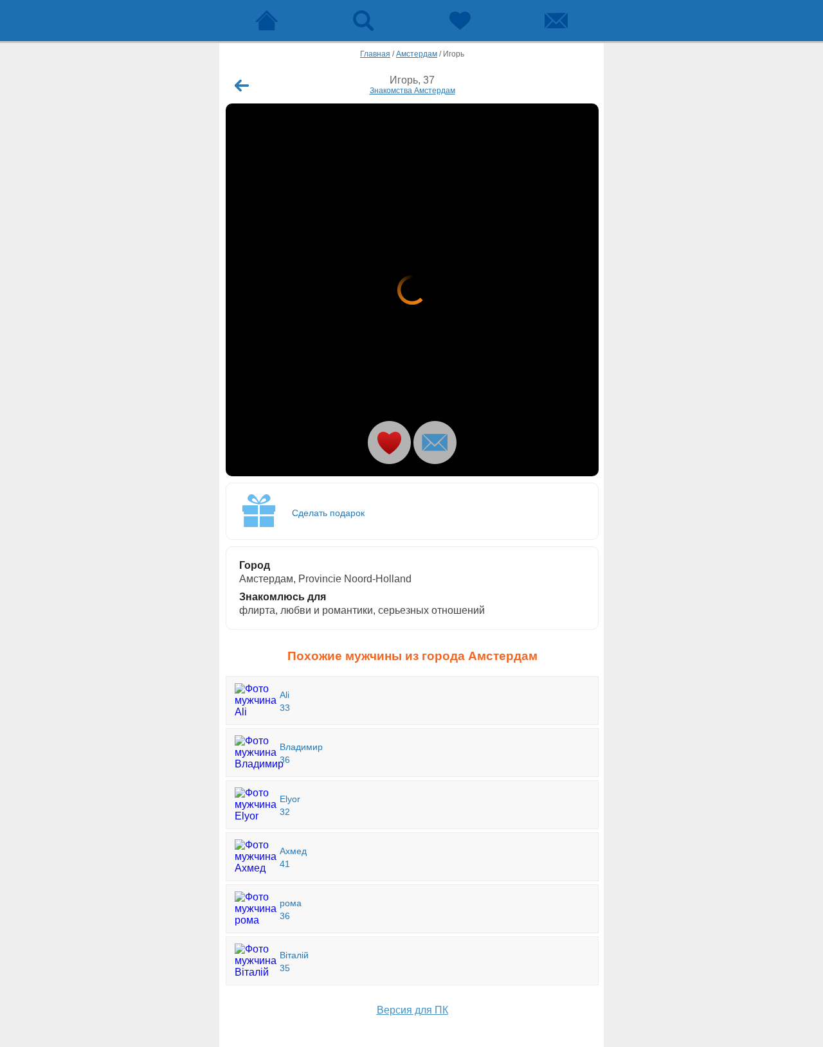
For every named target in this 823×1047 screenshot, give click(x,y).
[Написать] (435, 442)
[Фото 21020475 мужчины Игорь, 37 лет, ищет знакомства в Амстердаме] (412, 289)
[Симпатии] (460, 20)
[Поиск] (363, 20)
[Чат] (556, 20)
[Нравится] (389, 442)
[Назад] (242, 85)
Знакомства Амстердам (412, 90)
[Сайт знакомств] (267, 20)
